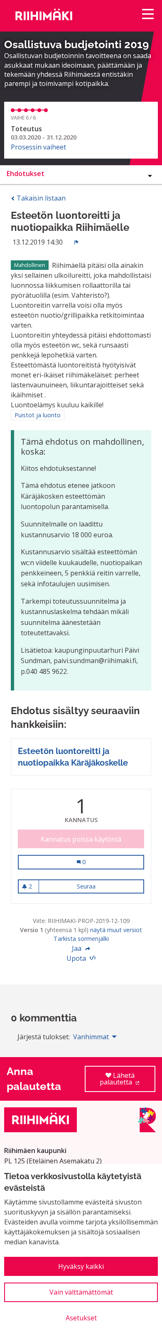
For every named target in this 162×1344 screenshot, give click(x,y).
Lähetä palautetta (127, 1081)
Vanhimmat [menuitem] (91, 1036)
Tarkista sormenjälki (81, 939)
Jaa (77, 948)
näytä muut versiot (116, 930)
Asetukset (81, 1317)
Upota (77, 958)
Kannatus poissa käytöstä (81, 839)
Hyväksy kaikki (81, 1266)
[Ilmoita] (76, 242)
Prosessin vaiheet (38, 147)
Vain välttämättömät (81, 1292)
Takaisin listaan (40, 198)
